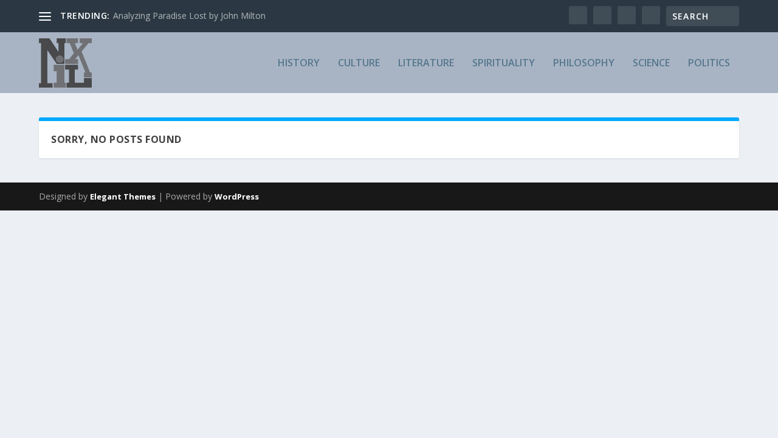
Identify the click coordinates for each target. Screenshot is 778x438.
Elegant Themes (123, 196)
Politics (709, 63)
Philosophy (583, 63)
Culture (359, 63)
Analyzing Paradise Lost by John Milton (189, 15)
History (299, 63)
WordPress (237, 196)
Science (651, 63)
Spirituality (503, 63)
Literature (426, 63)
